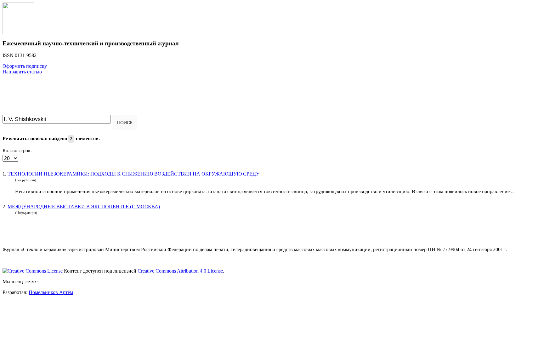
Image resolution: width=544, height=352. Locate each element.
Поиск (125, 122)
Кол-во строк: (17, 150)
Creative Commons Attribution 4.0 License (180, 271)
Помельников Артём (51, 292)
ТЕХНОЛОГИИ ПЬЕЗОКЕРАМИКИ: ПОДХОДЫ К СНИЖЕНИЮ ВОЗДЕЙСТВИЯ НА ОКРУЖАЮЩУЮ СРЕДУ (133, 173)
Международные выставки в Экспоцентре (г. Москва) (84, 206)
